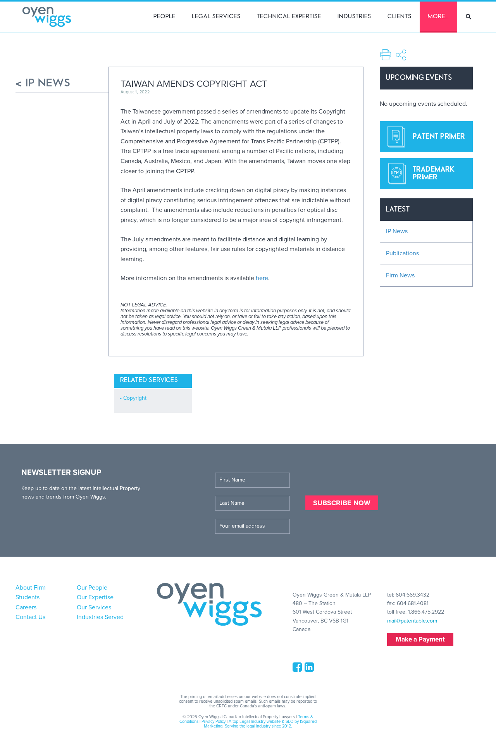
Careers (26, 607)
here (262, 278)
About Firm (31, 588)
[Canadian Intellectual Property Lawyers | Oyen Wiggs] (47, 17)
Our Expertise (95, 597)
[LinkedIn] (311, 669)
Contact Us (30, 617)
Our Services (94, 607)
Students (28, 597)
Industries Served (100, 617)
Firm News (400, 275)
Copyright (134, 398)
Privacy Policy (214, 721)
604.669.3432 (412, 595)
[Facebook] (299, 669)
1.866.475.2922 (426, 612)
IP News (397, 231)
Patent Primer (439, 136)
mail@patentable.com (412, 620)
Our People (92, 588)
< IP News (43, 83)
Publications (402, 253)
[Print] (385, 54)
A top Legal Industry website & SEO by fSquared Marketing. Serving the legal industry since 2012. (260, 724)
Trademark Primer (433, 173)
